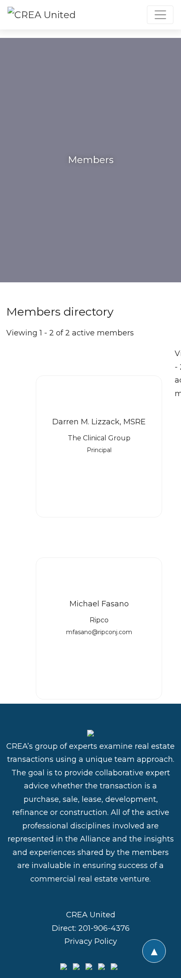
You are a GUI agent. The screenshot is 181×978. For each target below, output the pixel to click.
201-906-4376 (104, 928)
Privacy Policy (90, 941)
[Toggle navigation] (160, 14)
